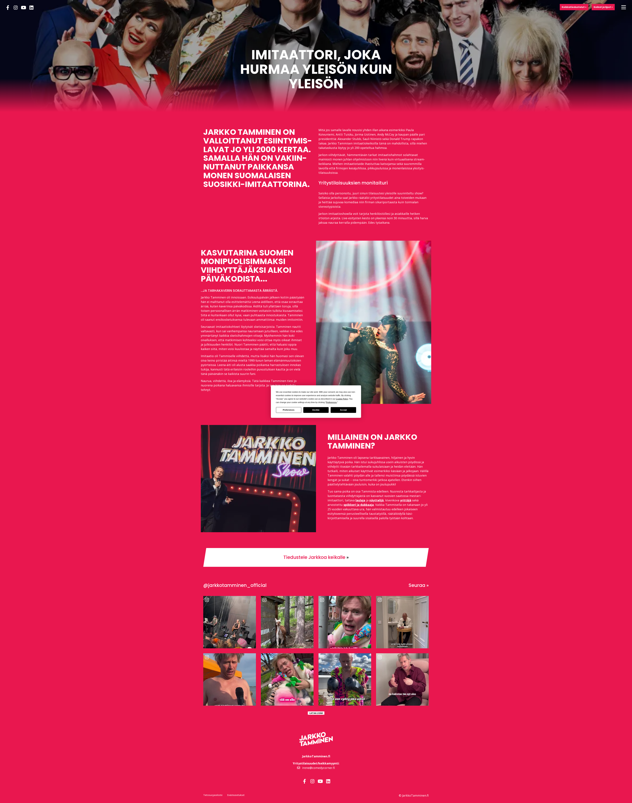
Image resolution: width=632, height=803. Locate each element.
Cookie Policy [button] (342, 399)
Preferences (288, 410)
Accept (343, 410)
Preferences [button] (331, 402)
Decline (315, 410)
